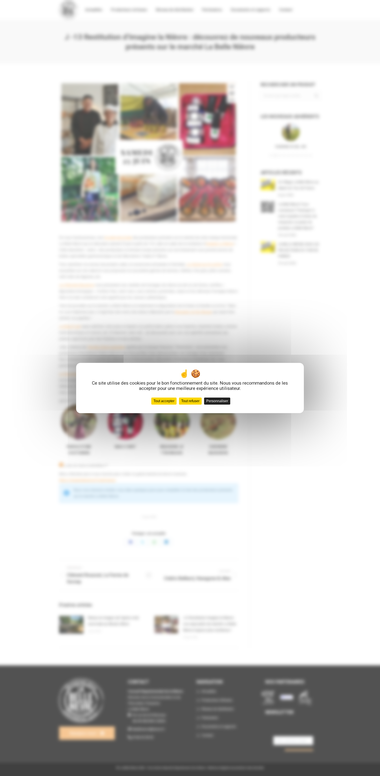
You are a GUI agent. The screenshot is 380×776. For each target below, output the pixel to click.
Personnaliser (217, 401)
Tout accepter (163, 401)
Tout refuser (190, 401)
